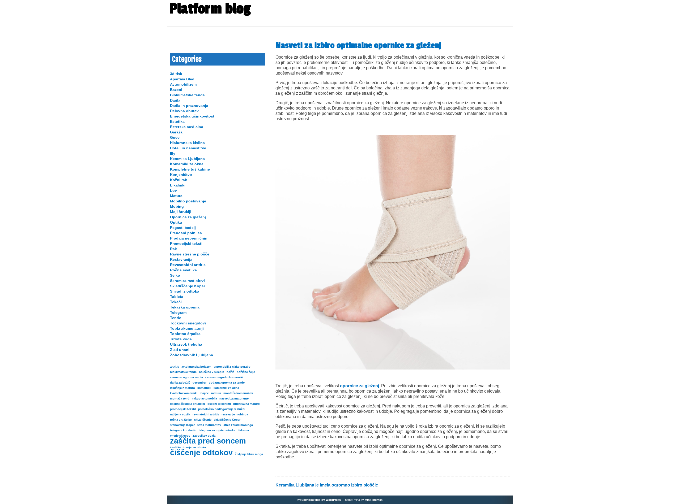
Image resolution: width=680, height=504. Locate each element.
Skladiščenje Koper (187, 286)
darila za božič (180, 382)
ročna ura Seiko (181, 419)
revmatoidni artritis (206, 414)
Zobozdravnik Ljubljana (191, 355)
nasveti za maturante (234, 398)
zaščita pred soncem (208, 441)
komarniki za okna (226, 387)
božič (230, 371)
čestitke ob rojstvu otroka (188, 447)
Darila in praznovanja (189, 105)
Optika (176, 222)
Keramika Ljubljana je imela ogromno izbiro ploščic (326, 485)
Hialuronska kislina (187, 143)
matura (216, 393)
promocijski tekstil (183, 409)
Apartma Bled (182, 79)
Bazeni (176, 90)
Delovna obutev (184, 111)
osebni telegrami (219, 403)
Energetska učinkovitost (192, 116)
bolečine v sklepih (211, 371)
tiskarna (243, 430)
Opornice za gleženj (188, 217)
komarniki (204, 387)
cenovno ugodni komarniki (224, 377)
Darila (175, 100)
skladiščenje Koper (227, 419)
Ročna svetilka (183, 270)
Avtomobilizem (183, 84)
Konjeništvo (181, 174)
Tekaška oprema (184, 307)
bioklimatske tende (183, 371)
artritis (174, 366)
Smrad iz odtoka (184, 291)
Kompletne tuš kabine (190, 169)
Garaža (176, 132)
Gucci (175, 137)
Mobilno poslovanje (188, 201)
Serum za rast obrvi (187, 281)
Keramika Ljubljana (187, 159)
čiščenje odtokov (201, 452)
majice (204, 393)
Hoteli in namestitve (188, 148)
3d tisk (176, 74)
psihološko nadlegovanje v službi (221, 409)
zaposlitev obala (204, 435)
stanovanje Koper (182, 425)
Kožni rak (178, 180)
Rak (173, 249)
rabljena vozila (180, 414)
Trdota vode (181, 339)
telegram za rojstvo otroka (217, 430)
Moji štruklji (180, 212)
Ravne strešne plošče (189, 254)
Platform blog (210, 9)
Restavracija (181, 259)
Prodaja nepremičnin (188, 238)
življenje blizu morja (249, 454)
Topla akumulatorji (187, 328)
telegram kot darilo (183, 430)
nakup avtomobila (204, 398)
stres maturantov (209, 425)
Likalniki (177, 185)
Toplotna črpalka (185, 334)
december (199, 382)
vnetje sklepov (180, 435)
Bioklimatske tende (187, 95)
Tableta (176, 296)
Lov (173, 190)
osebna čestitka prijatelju (187, 403)
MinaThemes (373, 499)
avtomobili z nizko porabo (232, 366)
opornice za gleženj (359, 386)
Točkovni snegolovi (188, 323)
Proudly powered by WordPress (319, 499)
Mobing (177, 206)
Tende (175, 318)
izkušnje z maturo (182, 387)
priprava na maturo (246, 403)
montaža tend (179, 398)
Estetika (177, 121)
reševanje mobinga (235, 414)
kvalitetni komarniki (183, 393)
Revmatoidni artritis (188, 265)
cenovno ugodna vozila (186, 377)
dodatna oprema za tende (227, 382)
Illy (172, 153)
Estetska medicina (186, 127)
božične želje (246, 371)
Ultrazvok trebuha (186, 344)
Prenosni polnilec (186, 233)
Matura (176, 196)
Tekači (176, 302)
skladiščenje (202, 419)
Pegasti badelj (183, 227)
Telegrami (179, 312)
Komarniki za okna (186, 164)
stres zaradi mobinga (238, 425)
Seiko (175, 275)
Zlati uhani (179, 349)
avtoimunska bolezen (196, 366)
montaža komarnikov (238, 393)
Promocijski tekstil (186, 243)
